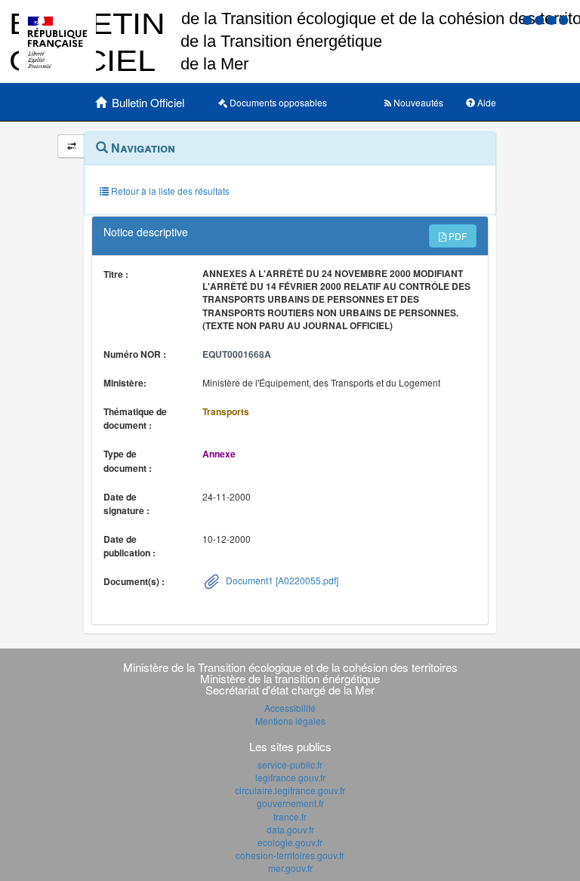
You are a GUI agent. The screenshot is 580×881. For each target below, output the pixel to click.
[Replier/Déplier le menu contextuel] (71, 146)
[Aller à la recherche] (553, 19)
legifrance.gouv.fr (290, 777)
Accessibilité (290, 707)
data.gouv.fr (290, 829)
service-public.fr (290, 764)
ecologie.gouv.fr (290, 842)
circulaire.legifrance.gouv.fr (290, 790)
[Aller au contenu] (541, 19)
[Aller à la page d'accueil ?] (563, 19)
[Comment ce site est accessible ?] (529, 19)
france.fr (290, 816)
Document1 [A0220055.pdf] (281, 580)
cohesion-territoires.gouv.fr (290, 855)
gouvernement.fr (290, 802)
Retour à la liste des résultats (169, 190)
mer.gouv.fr (290, 867)
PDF (456, 235)
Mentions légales (290, 720)
